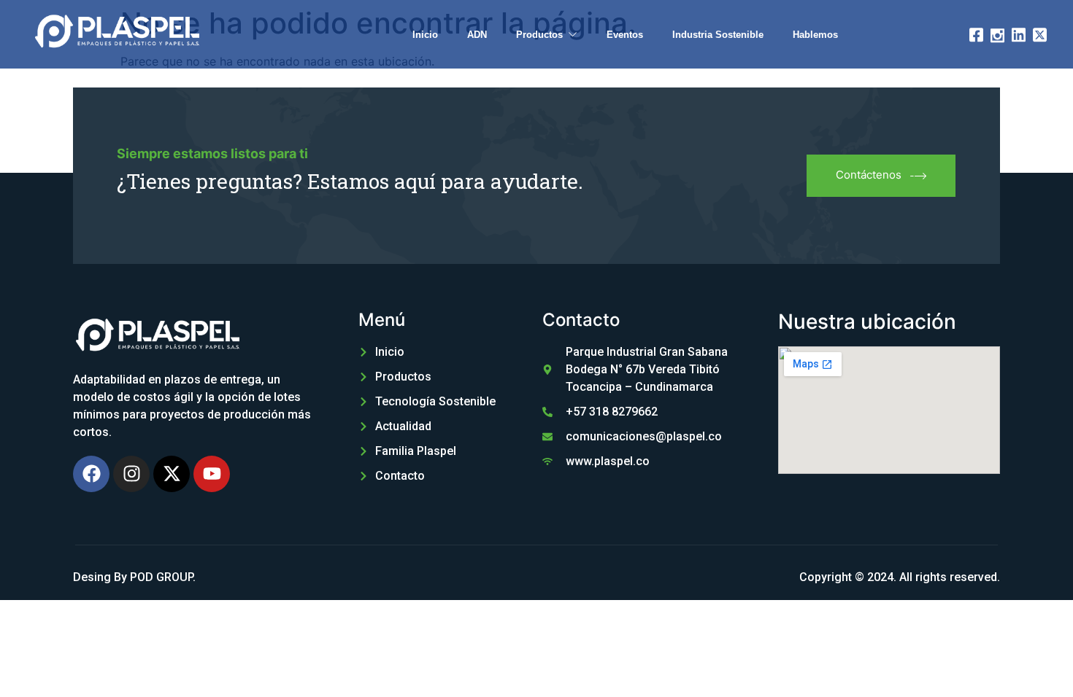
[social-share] (976, 33)
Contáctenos (868, 175)
